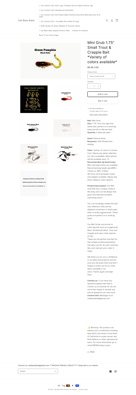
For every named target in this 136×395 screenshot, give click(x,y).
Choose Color (92, 72)
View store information (99, 114)
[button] (107, 20)
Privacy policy (83, 389)
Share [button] (92, 352)
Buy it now (102, 101)
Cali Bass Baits (59, 389)
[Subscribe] (55, 371)
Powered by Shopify (70, 389)
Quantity (90, 82)
